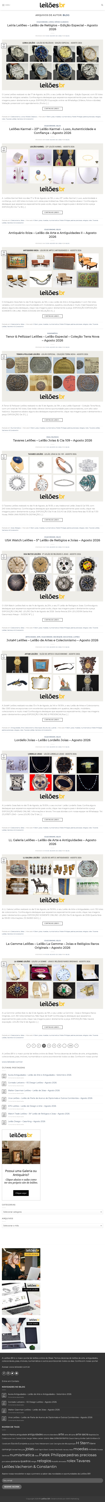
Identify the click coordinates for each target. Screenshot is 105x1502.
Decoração (57, 637)
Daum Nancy (74, 1438)
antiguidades (35, 1434)
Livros (51, 22)
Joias (48, 437)
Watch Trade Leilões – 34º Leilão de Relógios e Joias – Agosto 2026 (39, 1114)
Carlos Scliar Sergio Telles (26, 1438)
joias (53, 117)
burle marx (11, 1438)
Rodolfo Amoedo (59, 1461)
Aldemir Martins (9, 1434)
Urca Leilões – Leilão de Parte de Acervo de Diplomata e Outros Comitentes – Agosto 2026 (50, 1098)
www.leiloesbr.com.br (12, 1062)
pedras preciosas (89, 117)
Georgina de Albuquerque (65, 1444)
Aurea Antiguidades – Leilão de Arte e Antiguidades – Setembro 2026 (39, 1075)
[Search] (102, 5)
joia (23, 1450)
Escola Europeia (19, 1443)
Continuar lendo (52, 108)
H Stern (48, 117)
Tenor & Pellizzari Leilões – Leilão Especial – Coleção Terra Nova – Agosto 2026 (52, 338)
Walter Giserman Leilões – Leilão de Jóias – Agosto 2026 (34, 1090)
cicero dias (48, 1438)
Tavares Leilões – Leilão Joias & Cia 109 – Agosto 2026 (52, 440)
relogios (98, 117)
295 (70, 1046)
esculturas (31, 1444)
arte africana (70, 1435)
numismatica (66, 117)
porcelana (6, 1461)
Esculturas (67, 637)
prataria (15, 1461)
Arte (39, 637)
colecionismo (61, 1438)
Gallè (51, 1444)
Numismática (52, 333)
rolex (3, 119)
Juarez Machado (56, 1449)
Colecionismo (42, 22)
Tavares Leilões (11, 119)
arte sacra (82, 1434)
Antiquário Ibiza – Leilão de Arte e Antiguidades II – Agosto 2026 (53, 234)
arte (61, 1434)
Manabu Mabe (68, 1450)
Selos (58, 126)
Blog (66, 15)
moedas (58, 117)
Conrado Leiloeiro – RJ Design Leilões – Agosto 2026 (32, 1083)
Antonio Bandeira (50, 1435)
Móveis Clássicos (61, 22)
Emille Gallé (85, 1438)
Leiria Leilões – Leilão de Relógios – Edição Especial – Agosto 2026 (52, 27)
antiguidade (22, 1434)
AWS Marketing (72, 1499)
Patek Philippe (77, 117)
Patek (37, 1456)
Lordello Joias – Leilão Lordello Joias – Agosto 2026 (52, 740)
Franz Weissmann (42, 1444)
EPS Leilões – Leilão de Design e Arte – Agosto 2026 (32, 1106)
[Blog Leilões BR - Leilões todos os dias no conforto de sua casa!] (52, 5)
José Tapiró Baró (41, 1449)
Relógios (55, 437)
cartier (40, 1438)
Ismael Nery (17, 1449)
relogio (33, 1461)
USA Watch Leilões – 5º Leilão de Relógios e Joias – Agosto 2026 (52, 540)
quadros (25, 1461)
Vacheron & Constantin (25, 119)
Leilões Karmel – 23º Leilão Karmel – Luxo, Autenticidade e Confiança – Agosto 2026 (52, 131)
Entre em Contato (10, 1381)
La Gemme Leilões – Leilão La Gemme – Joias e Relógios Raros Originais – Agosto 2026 (52, 945)
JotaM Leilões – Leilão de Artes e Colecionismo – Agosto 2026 (52, 640)
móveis (93, 1449)
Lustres (76, 637)
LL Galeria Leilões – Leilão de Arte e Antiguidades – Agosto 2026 (52, 842)
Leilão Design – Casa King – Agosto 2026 (26, 1121)
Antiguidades (30, 637)
